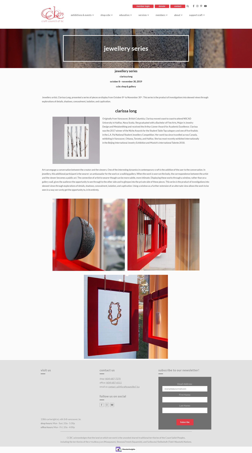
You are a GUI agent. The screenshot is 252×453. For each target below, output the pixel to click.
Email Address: (184, 384)
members (160, 15)
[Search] (188, 6)
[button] (143, 6)
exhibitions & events (81, 15)
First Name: (185, 394)
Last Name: (184, 405)
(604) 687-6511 (114, 382)
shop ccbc (105, 15)
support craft (196, 15)
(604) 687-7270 (113, 378)
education (124, 15)
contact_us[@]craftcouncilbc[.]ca (124, 386)
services (142, 15)
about (177, 15)
